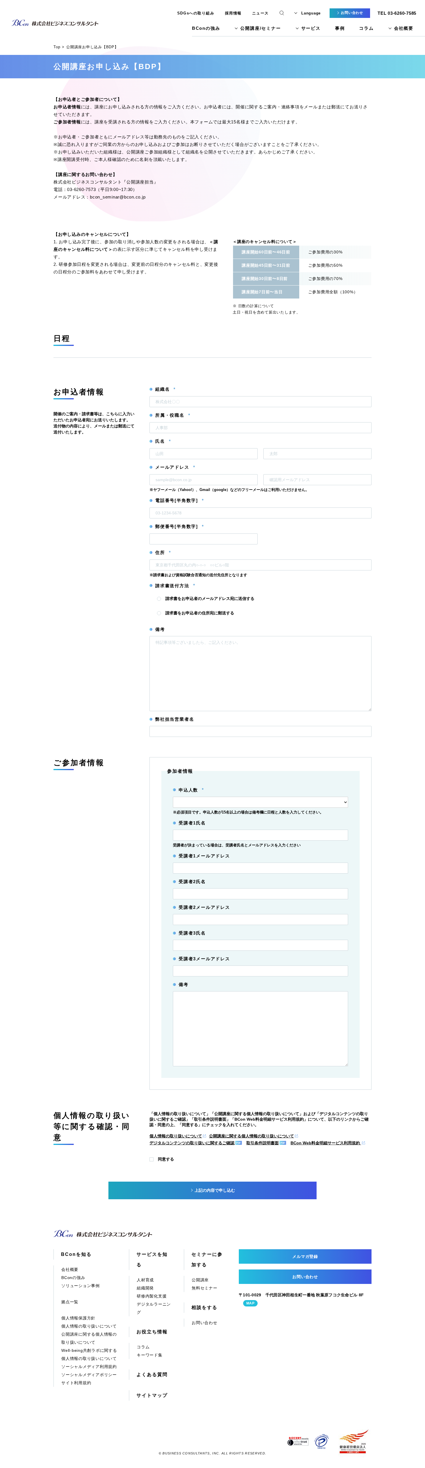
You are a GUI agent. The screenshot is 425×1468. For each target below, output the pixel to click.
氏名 (163, 441)
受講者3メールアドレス (204, 958)
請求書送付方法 (175, 585)
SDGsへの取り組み (196, 13)
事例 (340, 28)
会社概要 (403, 28)
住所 (163, 552)
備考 (160, 629)
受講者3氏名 (192, 933)
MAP (250, 1303)
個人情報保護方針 (78, 1318)
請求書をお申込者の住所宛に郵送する (199, 613)
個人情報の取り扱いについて (175, 1136)
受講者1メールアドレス (204, 855)
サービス (311, 28)
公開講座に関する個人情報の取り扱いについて (251, 1136)
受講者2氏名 (192, 881)
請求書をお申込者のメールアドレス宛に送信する (209, 598)
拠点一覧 (69, 1302)
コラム (366, 28)
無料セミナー (204, 1288)
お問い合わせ (204, 1322)
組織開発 (145, 1288)
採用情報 (233, 13)
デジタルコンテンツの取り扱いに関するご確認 (191, 1143)
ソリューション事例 (80, 1285)
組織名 (165, 389)
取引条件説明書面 (262, 1143)
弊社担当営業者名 (174, 719)
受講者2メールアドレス (204, 907)
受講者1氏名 (192, 822)
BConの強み (206, 28)
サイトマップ (152, 1395)
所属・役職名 (172, 415)
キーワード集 (149, 1355)
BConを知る (76, 1254)
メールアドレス (175, 467)
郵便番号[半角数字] (179, 526)
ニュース (260, 13)
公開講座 (200, 1280)
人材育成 (145, 1280)
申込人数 (191, 790)
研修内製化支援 (152, 1296)
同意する (166, 1159)
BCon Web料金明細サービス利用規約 (326, 1143)
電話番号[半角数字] (179, 500)
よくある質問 (152, 1374)
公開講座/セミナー (260, 28)
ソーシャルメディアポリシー (89, 1374)
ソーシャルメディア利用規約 (89, 1366)
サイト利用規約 (76, 1382)
